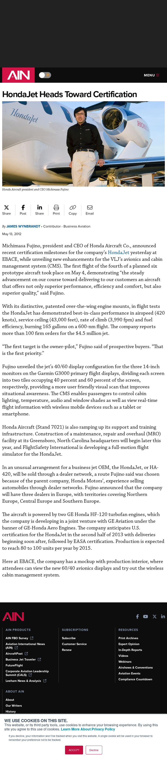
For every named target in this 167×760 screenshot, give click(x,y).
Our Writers (14, 706)
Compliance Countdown (135, 679)
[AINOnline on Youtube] (145, 617)
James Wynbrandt (23, 226)
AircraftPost (14, 654)
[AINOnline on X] (154, 617)
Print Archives (128, 638)
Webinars (125, 662)
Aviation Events (129, 673)
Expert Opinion (129, 644)
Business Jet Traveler (21, 659)
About (10, 700)
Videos (123, 656)
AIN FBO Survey (17, 638)
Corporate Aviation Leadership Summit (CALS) (27, 673)
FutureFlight (14, 665)
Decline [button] (94, 750)
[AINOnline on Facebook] (137, 617)
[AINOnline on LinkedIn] (163, 617)
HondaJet (118, 252)
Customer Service (74, 644)
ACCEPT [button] (74, 750)
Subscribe (69, 638)
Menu (149, 75)
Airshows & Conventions (136, 667)
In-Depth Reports (130, 650)
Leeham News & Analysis (23, 681)
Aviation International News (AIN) (25, 646)
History (11, 711)
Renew (67, 650)
